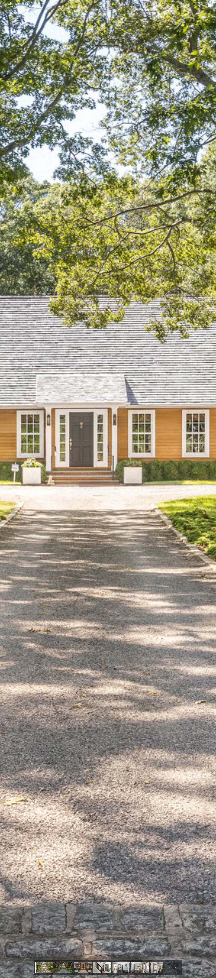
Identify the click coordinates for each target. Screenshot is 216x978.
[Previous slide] (170, 967)
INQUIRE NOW (183, 6)
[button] (44, 967)
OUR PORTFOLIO (149, 6)
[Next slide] (175, 967)
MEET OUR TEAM (168, 6)
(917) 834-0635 (199, 6)
